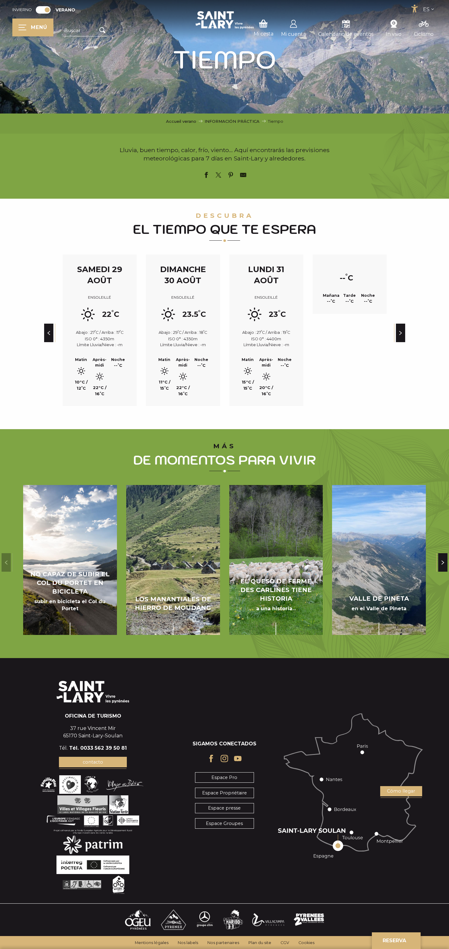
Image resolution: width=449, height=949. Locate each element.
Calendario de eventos (345, 34)
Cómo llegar (401, 791)
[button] (86, 30)
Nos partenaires (223, 942)
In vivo (393, 34)
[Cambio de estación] (45, 10)
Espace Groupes (224, 823)
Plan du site (259, 942)
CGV (285, 942)
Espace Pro (224, 777)
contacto (93, 762)
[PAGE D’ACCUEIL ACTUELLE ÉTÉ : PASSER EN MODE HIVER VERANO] (43, 10)
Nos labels (188, 942)
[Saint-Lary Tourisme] (225, 20)
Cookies (306, 942)
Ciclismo (424, 34)
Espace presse (224, 808)
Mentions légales (151, 942)
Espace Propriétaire (224, 793)
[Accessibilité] (414, 9)
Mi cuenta (293, 34)
